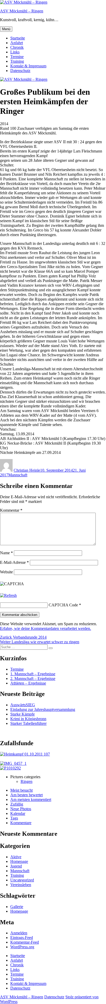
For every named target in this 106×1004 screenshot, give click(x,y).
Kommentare (20, 823)
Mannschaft (17, 475)
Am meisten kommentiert (30, 799)
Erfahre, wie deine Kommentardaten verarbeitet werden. (45, 628)
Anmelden (18, 933)
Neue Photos (20, 809)
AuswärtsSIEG (22, 705)
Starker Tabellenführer (28, 723)
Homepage (19, 861)
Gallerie (16, 906)
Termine (17, 56)
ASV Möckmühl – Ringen (21, 11)
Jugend (16, 866)
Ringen (26, 781)
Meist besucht (21, 790)
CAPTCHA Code (63, 605)
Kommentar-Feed (24, 942)
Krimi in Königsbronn (28, 719)
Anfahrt (16, 43)
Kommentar (11, 510)
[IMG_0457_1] (13, 763)
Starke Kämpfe (22, 714)
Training (17, 61)
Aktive (15, 857)
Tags (14, 818)
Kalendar (17, 813)
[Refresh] (8, 595)
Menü (6, 29)
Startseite (17, 38)
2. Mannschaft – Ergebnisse (32, 678)
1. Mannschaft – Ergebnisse (32, 674)
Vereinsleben (20, 884)
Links (15, 52)
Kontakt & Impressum (28, 66)
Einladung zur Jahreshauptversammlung (42, 709)
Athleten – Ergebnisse (28, 683)
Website (6, 572)
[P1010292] (10, 768)
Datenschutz (20, 70)
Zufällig (16, 804)
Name (6, 553)
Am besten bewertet (26, 795)
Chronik (17, 47)
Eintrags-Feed (21, 937)
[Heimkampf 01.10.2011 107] (25, 754)
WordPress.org (22, 947)
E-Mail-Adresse (14, 562)
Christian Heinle (27, 470)
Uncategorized (22, 880)
